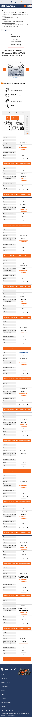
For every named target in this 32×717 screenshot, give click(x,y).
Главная (3, 674)
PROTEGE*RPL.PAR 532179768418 (23, 609)
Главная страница (7, 11)
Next (27, 69)
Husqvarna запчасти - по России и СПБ (15, 12)
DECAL (24, 207)
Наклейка (23, 146)
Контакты (16, 2)
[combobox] (16, 113)
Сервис (3, 694)
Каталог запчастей (20, 11)
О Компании (4, 686)
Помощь (3, 698)
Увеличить (16, 77)
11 (27, 133)
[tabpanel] (16, 69)
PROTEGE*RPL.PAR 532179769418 (23, 577)
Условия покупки (6, 702)
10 (27, 131)
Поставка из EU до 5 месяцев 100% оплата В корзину (17, 164)
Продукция (4, 678)
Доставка (12, 2)
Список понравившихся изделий (20, 2)
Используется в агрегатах (23, 149)
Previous (4, 69)
